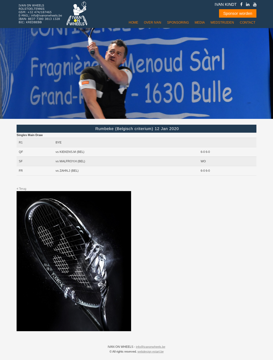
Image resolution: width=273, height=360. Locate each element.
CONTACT (247, 22)
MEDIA (200, 22)
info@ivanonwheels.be (150, 346)
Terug (22, 188)
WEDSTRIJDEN (222, 22)
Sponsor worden (237, 13)
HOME (133, 22)
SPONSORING (178, 22)
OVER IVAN (152, 22)
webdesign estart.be (150, 351)
